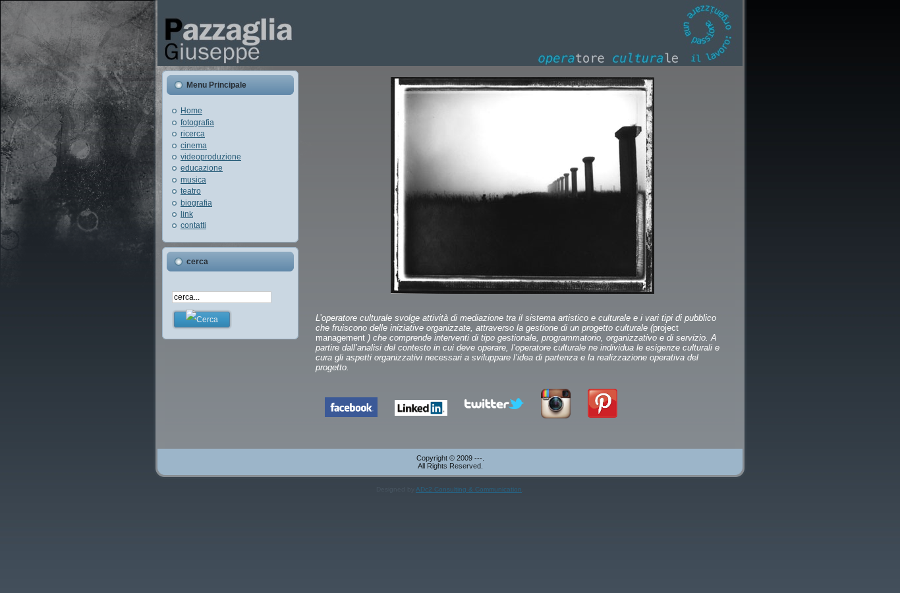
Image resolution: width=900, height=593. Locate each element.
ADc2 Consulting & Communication (469, 489)
